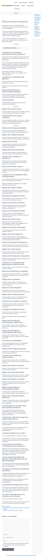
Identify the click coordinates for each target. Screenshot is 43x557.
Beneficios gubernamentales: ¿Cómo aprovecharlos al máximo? (37, 34)
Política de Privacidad (15, 555)
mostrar (19, 48)
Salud (23, 6)
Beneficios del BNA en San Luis (37, 15)
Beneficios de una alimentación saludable (13, 510)
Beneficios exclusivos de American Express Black (37, 28)
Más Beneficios (7, 506)
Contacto (17, 9)
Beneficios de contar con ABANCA (37, 23)
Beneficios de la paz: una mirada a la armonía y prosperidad (37, 19)
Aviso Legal (24, 555)
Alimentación (23, 2)
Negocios (17, 6)
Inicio (15, 2)
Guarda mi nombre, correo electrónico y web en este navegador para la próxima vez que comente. (16, 545)
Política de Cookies (31, 555)
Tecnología (30, 6)
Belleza (31, 2)
